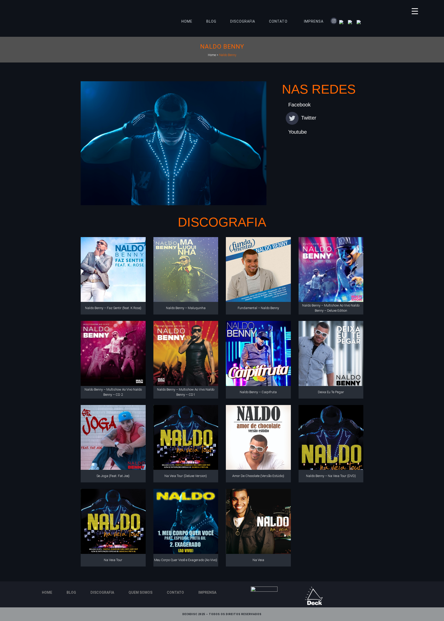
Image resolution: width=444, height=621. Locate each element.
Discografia (102, 592)
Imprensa (207, 592)
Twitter (308, 118)
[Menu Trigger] (415, 11)
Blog (71, 592)
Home (212, 55)
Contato (175, 592)
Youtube (297, 132)
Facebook (299, 104)
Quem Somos (140, 592)
